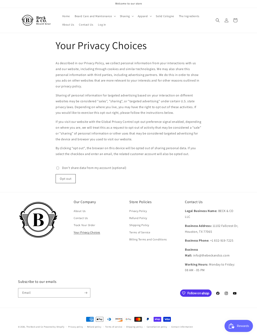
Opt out (65, 179)
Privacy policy (75, 326)
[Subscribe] (85, 293)
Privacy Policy (138, 211)
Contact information (182, 326)
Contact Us (81, 218)
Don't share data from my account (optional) (94, 168)
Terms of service (113, 326)
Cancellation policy (157, 326)
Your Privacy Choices (87, 232)
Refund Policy (138, 218)
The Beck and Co (34, 326)
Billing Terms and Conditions (148, 239)
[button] (94, 16)
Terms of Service (139, 232)
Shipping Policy (139, 225)
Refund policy (94, 326)
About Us (80, 211)
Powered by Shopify (54, 326)
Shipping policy (134, 326)
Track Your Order (84, 225)
